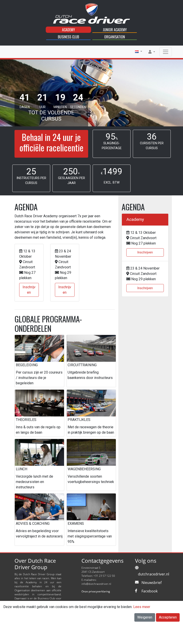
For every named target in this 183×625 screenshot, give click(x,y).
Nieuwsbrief (151, 582)
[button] (138, 51)
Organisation (114, 37)
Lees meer (141, 607)
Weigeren (144, 617)
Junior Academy (115, 29)
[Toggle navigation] (165, 51)
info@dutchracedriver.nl (96, 584)
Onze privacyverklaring (95, 591)
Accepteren (168, 617)
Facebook (149, 591)
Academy (68, 29)
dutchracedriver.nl (153, 574)
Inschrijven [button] (29, 290)
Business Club (68, 37)
